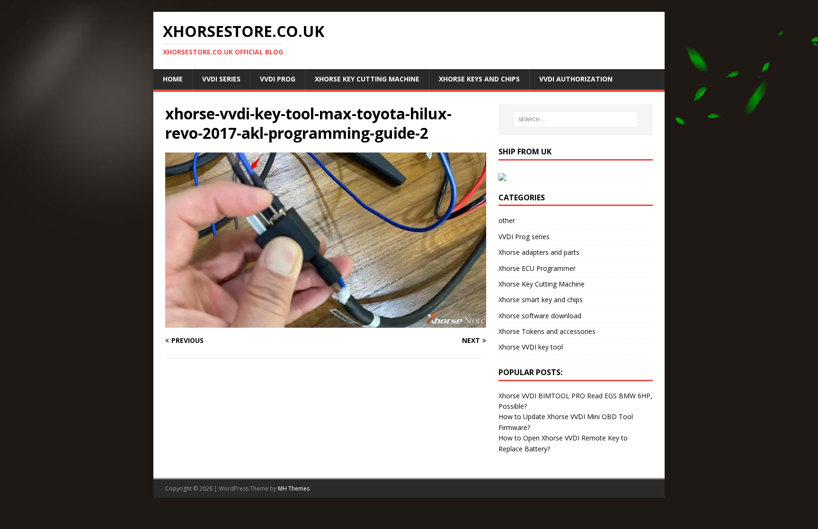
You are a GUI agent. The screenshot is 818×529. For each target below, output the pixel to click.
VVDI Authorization (576, 78)
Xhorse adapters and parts (538, 252)
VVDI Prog (277, 78)
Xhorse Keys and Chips (479, 78)
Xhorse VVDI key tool (530, 346)
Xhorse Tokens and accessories (547, 331)
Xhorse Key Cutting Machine (367, 78)
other (506, 220)
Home (173, 78)
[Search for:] (575, 119)
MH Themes (294, 488)
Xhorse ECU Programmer (537, 268)
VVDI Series (221, 78)
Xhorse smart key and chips (540, 299)
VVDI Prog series (524, 236)
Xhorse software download (539, 315)
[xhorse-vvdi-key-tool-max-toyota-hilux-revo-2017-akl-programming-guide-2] (325, 322)
